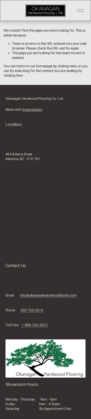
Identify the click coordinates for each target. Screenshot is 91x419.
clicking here (67, 66)
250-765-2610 (32, 310)
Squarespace (32, 109)
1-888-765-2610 (34, 325)
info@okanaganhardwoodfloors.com (48, 295)
